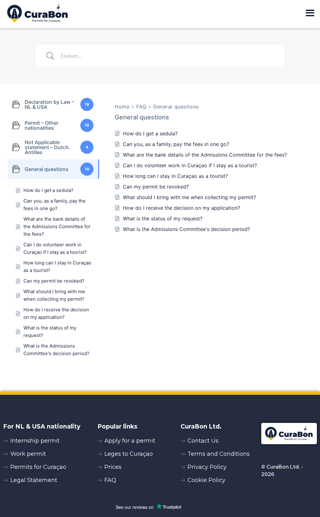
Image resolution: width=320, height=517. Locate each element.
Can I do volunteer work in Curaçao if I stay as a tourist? (190, 165)
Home (122, 106)
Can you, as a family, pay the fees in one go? (176, 144)
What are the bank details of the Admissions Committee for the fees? (205, 155)
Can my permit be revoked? (156, 186)
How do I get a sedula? (151, 133)
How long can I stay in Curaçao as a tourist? (175, 176)
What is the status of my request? (162, 218)
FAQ (141, 106)
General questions (176, 106)
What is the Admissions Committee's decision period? (186, 229)
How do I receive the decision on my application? (181, 208)
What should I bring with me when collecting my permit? (190, 197)
